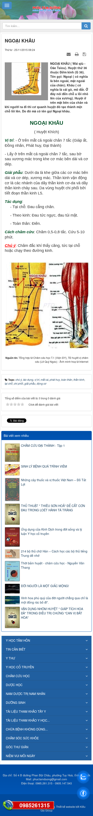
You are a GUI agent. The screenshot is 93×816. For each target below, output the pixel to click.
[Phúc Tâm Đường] (46, 8)
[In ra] (77, 54)
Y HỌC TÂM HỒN (18, 640)
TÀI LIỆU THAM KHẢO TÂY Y (26, 711)
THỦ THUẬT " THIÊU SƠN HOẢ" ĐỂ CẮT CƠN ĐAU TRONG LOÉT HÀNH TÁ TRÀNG (53, 508)
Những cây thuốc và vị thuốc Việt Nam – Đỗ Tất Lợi (53, 482)
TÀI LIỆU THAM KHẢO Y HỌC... (28, 720)
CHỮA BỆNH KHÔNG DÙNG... (27, 729)
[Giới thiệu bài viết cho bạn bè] (69, 54)
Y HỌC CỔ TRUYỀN (20, 667)
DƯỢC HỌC (14, 685)
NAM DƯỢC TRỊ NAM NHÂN (25, 693)
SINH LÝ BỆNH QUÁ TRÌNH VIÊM (44, 466)
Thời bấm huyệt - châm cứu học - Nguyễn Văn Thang (52, 565)
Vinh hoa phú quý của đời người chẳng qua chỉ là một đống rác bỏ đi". (54, 600)
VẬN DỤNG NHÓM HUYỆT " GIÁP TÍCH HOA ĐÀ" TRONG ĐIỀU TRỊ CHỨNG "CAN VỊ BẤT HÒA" (52, 613)
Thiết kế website (65, 806)
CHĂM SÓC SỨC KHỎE (22, 738)
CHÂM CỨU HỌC (18, 676)
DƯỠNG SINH (15, 702)
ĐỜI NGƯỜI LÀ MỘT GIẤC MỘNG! (45, 586)
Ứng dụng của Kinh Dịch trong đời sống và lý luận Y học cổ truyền (51, 531)
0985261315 (34, 805)
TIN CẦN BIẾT (16, 649)
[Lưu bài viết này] (85, 54)
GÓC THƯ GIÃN (17, 747)
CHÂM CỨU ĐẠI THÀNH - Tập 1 (43, 445)
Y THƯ (10, 658)
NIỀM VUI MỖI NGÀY (20, 756)
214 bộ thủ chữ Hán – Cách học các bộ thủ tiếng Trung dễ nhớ (54, 553)
